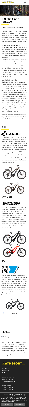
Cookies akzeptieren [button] (7, 404)
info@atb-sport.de (10, 381)
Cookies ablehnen (19, 404)
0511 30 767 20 (10, 379)
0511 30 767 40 (10, 377)
